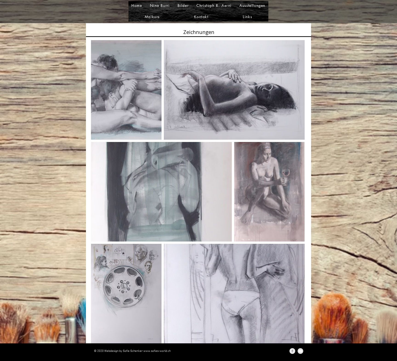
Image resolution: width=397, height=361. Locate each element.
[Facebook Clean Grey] (292, 351)
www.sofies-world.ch (157, 351)
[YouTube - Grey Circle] (300, 351)
